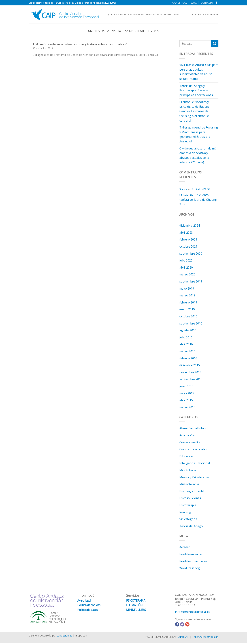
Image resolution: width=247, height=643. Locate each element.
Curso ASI (183, 636)
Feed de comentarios (193, 561)
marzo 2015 (187, 407)
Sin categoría (188, 519)
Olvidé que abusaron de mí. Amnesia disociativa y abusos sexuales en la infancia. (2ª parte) (197, 155)
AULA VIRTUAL (179, 2)
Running (185, 512)
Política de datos (87, 610)
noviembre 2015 (190, 372)
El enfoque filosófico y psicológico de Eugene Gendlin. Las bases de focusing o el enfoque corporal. (194, 111)
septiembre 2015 (190, 379)
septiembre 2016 (190, 323)
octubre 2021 (188, 246)
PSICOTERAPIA (136, 14)
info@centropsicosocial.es (192, 612)
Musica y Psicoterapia (194, 477)
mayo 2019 (186, 288)
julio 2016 (185, 337)
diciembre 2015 (189, 365)
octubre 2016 (188, 316)
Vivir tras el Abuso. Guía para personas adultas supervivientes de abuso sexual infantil (198, 72)
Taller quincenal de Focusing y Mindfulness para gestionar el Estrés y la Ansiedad (198, 134)
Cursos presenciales (193, 449)
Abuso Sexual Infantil (193, 428)
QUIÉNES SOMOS (116, 14)
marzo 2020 (187, 274)
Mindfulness (187, 470)
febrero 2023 (188, 239)
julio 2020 (185, 260)
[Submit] (214, 43)
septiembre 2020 (190, 254)
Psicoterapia (187, 505)
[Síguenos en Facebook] (217, 2)
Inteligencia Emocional (194, 463)
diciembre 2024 (189, 225)
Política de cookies (89, 605)
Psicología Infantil (191, 491)
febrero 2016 (188, 358)
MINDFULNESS (172, 14)
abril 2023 (186, 233)
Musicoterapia (189, 484)
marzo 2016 (187, 351)
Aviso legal (84, 600)
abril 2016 (186, 344)
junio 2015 (186, 386)
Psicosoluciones (190, 498)
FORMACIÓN (152, 14)
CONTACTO (207, 2)
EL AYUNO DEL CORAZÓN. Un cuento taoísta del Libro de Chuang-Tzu (198, 196)
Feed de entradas (191, 554)
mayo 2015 (186, 393)
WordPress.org (189, 568)
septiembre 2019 (190, 281)
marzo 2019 (187, 295)
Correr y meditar (190, 442)
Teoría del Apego (191, 526)
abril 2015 (186, 400)
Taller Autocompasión (205, 636)
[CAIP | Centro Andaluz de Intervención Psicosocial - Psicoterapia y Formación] (65, 14)
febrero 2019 (188, 302)
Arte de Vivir (187, 435)
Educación (186, 456)
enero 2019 (187, 309)
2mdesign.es (64, 635)
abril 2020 (186, 267)
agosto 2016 (187, 330)
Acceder (184, 547)
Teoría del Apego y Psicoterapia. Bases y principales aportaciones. (196, 90)
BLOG (194, 2)
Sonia (183, 189)
